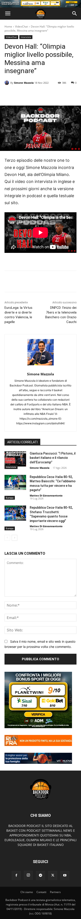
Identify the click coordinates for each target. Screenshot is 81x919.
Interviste (26, 37)
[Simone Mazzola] (7, 83)
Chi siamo (26, 892)
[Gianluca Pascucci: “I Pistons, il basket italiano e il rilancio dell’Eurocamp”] (15, 458)
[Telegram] (40, 875)
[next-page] (14, 538)
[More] (55, 94)
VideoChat (21, 26)
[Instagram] (28, 875)
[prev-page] (7, 538)
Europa (10, 497)
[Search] (74, 13)
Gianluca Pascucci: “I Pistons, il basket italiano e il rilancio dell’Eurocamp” (53, 458)
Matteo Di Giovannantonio (46, 495)
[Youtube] (64, 875)
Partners (55, 892)
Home (8, 26)
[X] (52, 875)
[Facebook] (16, 875)
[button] (7, 13)
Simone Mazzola (24, 82)
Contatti (41, 892)
